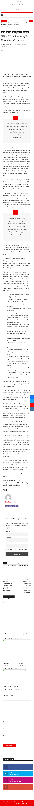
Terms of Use (29, 804)
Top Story (25, 32)
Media (14, 32)
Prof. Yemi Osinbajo (12, 565)
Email (7, 543)
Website (4, 735)
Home (3, 27)
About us (8, 804)
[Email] (17, 506)
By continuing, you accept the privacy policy (16, 550)
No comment (5, 46)
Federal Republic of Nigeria (14, 563)
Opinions (19, 32)
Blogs (8, 27)
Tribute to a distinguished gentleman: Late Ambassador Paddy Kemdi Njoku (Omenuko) (16, 23)
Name (4, 721)
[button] (30, 21)
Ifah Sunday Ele (10, 502)
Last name (8, 537)
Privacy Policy (21, 804)
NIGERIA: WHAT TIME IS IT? (11, 686)
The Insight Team (7, 44)
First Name (8, 531)
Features (8, 32)
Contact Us (14, 804)
